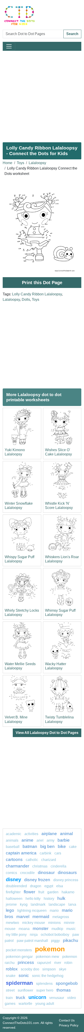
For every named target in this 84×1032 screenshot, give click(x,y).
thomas (63, 990)
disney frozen (37, 879)
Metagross (60, 917)
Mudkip (57, 929)
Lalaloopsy (37, 163)
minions (54, 923)
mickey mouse (33, 923)
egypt (48, 886)
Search (72, 34)
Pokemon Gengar (19, 956)
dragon (35, 886)
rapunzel (44, 963)
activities (31, 834)
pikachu (70, 940)
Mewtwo (12, 923)
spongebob (67, 983)
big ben (47, 846)
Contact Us (67, 1020)
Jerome (11, 904)
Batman (30, 846)
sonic (24, 975)
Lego (10, 910)
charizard (48, 860)
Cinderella (58, 866)
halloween (14, 898)
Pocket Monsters (19, 950)
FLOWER (29, 891)
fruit (41, 892)
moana (24, 929)
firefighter (13, 892)
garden (52, 892)
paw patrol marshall (32, 941)
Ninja (34, 934)
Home (7, 163)
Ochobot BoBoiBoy (55, 934)
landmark (38, 904)
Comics (11, 873)
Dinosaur (46, 872)
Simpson (49, 969)
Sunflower (25, 990)
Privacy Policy (68, 1025)
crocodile (27, 873)
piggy (55, 941)
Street (10, 990)
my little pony (16, 934)
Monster (40, 928)
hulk (61, 898)
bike (62, 846)
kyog (24, 904)
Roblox (12, 969)
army (50, 840)
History (49, 898)
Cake (73, 847)
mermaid (40, 916)
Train (9, 998)
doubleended (16, 886)
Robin (68, 963)
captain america (21, 853)
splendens (44, 983)
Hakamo (68, 892)
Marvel (22, 916)
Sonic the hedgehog (47, 976)
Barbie (64, 840)
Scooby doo (30, 969)
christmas (39, 866)
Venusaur (56, 998)
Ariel (40, 840)
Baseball (12, 847)
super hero (44, 990)
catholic (32, 860)
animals (12, 840)
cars (57, 853)
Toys (20, 163)
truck (20, 997)
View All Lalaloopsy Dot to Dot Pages (47, 733)
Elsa (59, 886)
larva (72, 904)
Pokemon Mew (47, 956)
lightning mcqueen (32, 910)
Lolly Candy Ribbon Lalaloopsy (37, 294)
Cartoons (14, 859)
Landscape (57, 904)
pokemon (50, 949)
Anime (27, 840)
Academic (13, 834)
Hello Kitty (33, 898)
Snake (10, 976)
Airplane (49, 833)
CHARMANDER (17, 866)
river (57, 963)
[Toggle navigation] (9, 46)
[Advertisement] (42, 95)
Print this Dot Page (42, 282)
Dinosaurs (67, 872)
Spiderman (19, 983)
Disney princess (65, 880)
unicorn (37, 997)
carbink (45, 853)
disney (13, 879)
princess (26, 962)
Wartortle (25, 1003)
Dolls (26, 299)
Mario (54, 910)
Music (71, 929)
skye (62, 969)
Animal (66, 833)
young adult (44, 1003)
